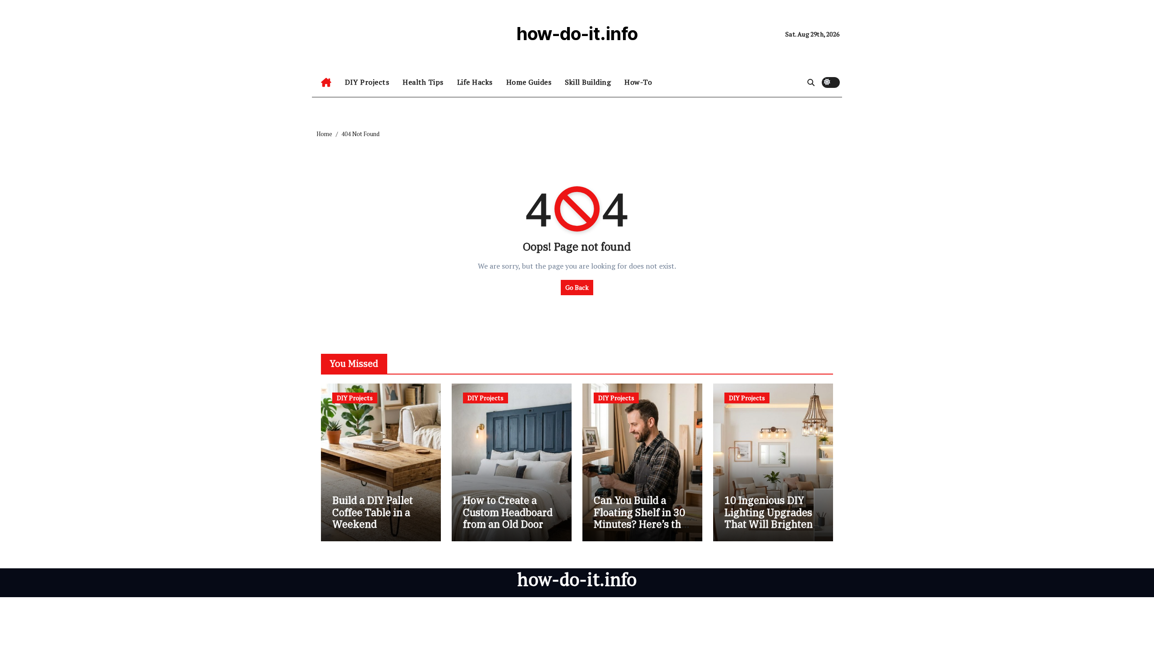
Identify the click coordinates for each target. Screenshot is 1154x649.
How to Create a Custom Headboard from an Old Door (508, 512)
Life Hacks (475, 82)
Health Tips (423, 82)
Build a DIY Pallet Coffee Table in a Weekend (372, 512)
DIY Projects (367, 82)
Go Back (577, 287)
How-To (638, 82)
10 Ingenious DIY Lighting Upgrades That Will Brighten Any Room (768, 518)
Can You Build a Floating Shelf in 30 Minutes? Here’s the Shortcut (640, 518)
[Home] (326, 82)
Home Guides (529, 82)
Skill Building (588, 82)
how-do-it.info (577, 34)
